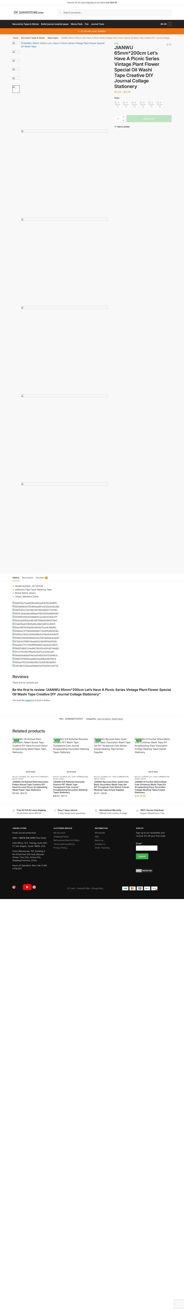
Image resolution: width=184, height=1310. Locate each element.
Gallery (15, 577)
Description (27, 577)
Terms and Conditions (64, 844)
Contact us (100, 844)
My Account (59, 832)
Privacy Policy (60, 847)
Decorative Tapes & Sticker (33, 38)
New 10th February (39, 777)
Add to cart (149, 118)
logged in (29, 700)
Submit (142, 856)
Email (139, 843)
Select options (30, 799)
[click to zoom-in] (64, 85)
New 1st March (104, 719)
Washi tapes (53, 38)
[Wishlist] (45, 742)
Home (15, 38)
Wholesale (100, 832)
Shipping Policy (61, 836)
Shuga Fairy (97, 888)
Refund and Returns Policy (66, 840)
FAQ (97, 836)
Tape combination (80, 777)
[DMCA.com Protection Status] (154, 870)
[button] (166, 24)
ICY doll (71, 888)
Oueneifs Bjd (83, 888)
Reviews (41, 577)
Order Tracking (102, 847)
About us (99, 840)
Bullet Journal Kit (21, 777)
